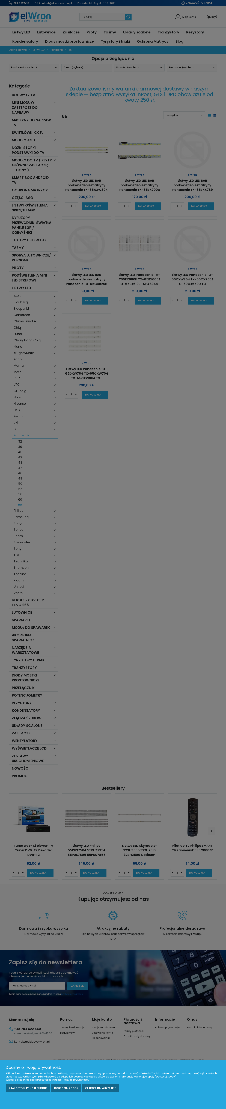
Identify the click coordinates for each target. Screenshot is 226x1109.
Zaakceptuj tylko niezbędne (28, 1088)
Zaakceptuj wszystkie (100, 1088)
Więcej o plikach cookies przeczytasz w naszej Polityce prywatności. (47, 1080)
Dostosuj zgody (66, 1088)
